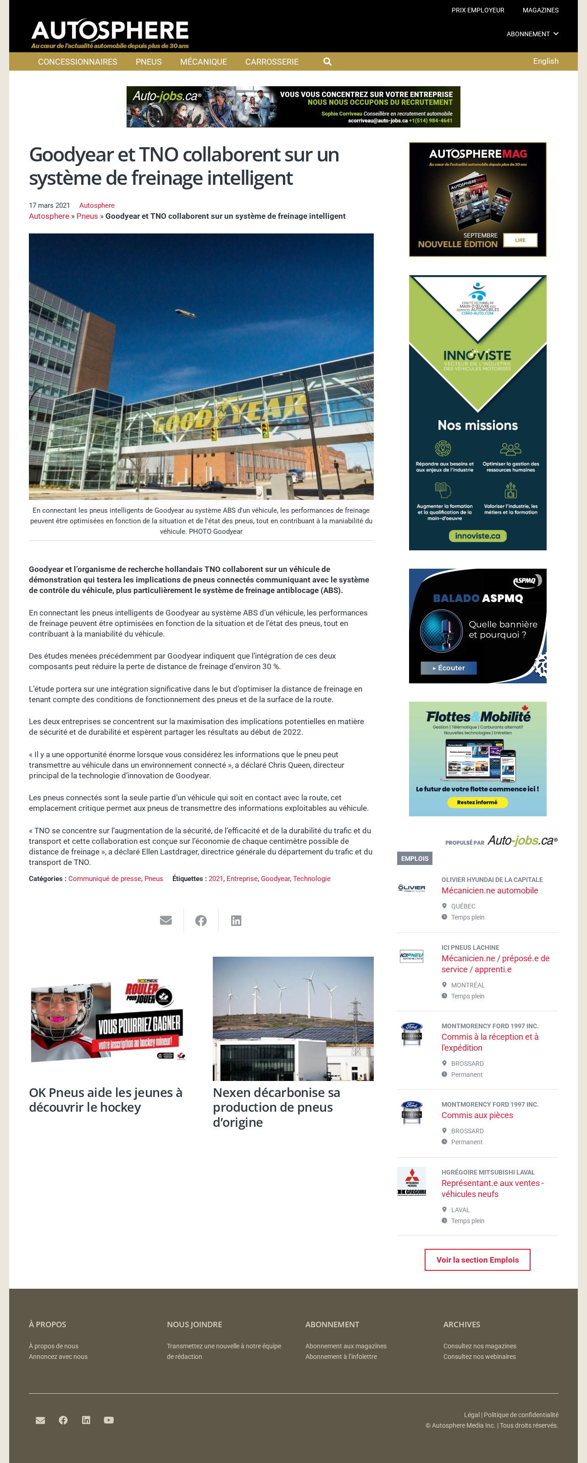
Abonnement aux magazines (346, 1346)
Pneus (87, 216)
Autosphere (97, 205)
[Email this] (166, 920)
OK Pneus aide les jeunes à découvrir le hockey (106, 1100)
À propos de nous (53, 1346)
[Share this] (201, 920)
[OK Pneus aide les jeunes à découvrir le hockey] (109, 1019)
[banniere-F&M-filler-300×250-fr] (478, 813)
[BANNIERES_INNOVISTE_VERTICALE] (478, 547)
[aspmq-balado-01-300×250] (478, 680)
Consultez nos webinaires (479, 1357)
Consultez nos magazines (479, 1346)
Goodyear (275, 879)
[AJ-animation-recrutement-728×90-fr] (293, 124)
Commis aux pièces (477, 1115)
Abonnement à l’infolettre (341, 1357)
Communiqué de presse (104, 879)
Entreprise (242, 879)
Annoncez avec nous (58, 1357)
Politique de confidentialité (521, 1415)
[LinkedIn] (86, 1420)
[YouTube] (109, 1420)
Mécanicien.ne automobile (490, 890)
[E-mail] (40, 1420)
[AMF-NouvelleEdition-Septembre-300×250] (478, 254)
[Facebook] (63, 1420)
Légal (472, 1415)
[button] (556, 34)
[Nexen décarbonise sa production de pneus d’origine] (293, 1019)
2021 (216, 879)
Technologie (312, 879)
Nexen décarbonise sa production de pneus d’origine (276, 1107)
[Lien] (477, 843)
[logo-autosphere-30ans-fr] (110, 34)
